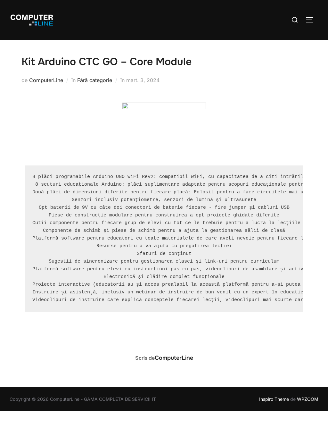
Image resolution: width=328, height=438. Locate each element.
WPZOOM (307, 399)
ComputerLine (46, 80)
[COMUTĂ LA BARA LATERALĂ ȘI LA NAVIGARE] (312, 20)
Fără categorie (94, 80)
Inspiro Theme (274, 399)
